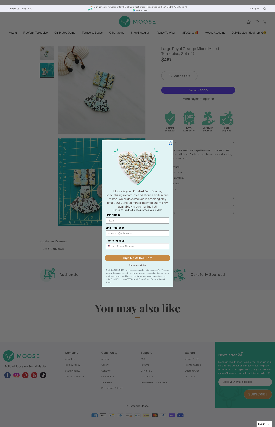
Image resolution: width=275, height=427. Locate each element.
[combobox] (264, 424)
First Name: (113, 215)
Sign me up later (137, 265)
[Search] (264, 8)
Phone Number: (115, 240)
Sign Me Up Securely (137, 258)
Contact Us (13, 8)
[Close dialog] (170, 143)
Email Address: (115, 227)
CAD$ (253, 8)
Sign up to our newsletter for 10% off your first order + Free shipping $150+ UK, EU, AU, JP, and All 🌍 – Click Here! (140, 8)
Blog (24, 8)
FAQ (30, 8)
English (261, 423)
